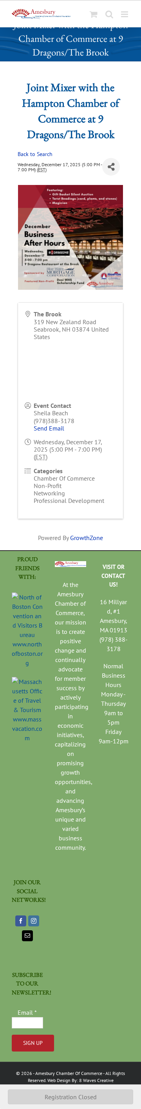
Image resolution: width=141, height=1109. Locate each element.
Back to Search (35, 154)
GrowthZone (86, 538)
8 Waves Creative (96, 1080)
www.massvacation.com (27, 728)
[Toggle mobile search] (109, 14)
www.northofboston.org (27, 653)
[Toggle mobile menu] (125, 14)
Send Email (49, 428)
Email (27, 1012)
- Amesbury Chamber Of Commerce (67, 1073)
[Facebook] (20, 920)
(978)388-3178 (54, 421)
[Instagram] (33, 920)
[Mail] (27, 935)
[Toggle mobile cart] (94, 14)
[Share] (111, 167)
